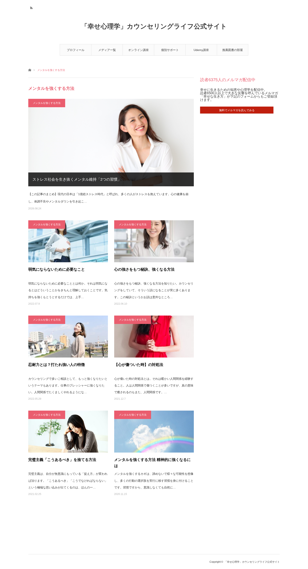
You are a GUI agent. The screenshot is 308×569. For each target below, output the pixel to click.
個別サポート (170, 50)
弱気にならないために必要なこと (56, 269)
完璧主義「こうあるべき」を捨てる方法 (62, 460)
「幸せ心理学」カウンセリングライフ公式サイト (154, 26)
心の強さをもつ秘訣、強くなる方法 (144, 269)
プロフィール (75, 50)
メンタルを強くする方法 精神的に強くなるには (152, 463)
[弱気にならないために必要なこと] (68, 241)
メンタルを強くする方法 (47, 103)
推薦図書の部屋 (232, 50)
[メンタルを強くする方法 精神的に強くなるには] (154, 432)
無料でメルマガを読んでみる (237, 110)
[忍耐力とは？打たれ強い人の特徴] (68, 337)
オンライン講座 (138, 50)
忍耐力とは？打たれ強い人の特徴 (56, 365)
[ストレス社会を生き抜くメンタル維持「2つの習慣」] (111, 142)
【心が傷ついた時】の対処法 (138, 365)
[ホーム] (29, 69)
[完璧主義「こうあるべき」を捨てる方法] (68, 432)
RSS (31, 7)
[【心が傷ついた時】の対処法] (154, 337)
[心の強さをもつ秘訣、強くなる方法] (154, 241)
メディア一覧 (107, 50)
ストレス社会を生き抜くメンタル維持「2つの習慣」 (76, 179)
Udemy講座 (201, 50)
